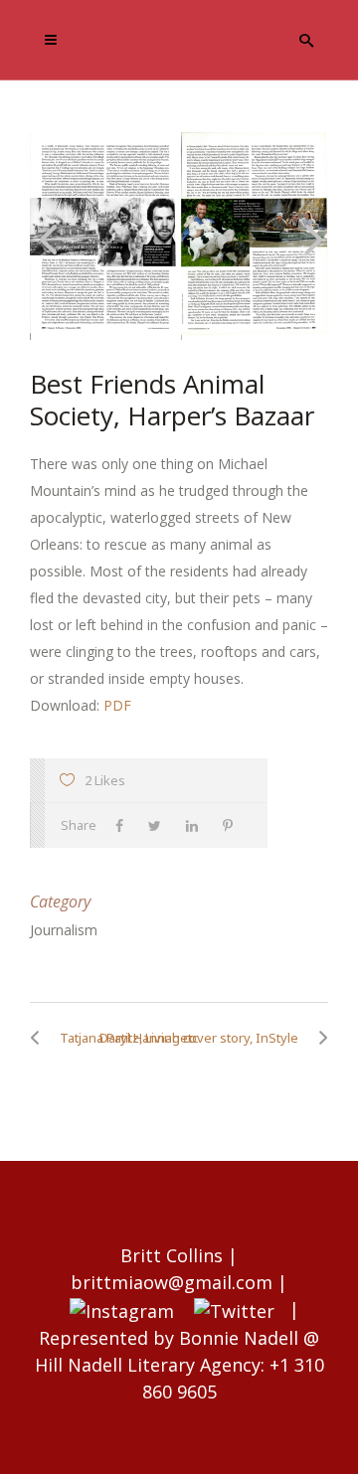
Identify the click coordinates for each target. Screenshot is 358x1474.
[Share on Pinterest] (233, 825)
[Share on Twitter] (159, 825)
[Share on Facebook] (124, 825)
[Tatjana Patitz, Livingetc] (40, 1038)
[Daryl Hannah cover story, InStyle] (318, 1038)
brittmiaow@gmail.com (171, 1282)
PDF (117, 705)
